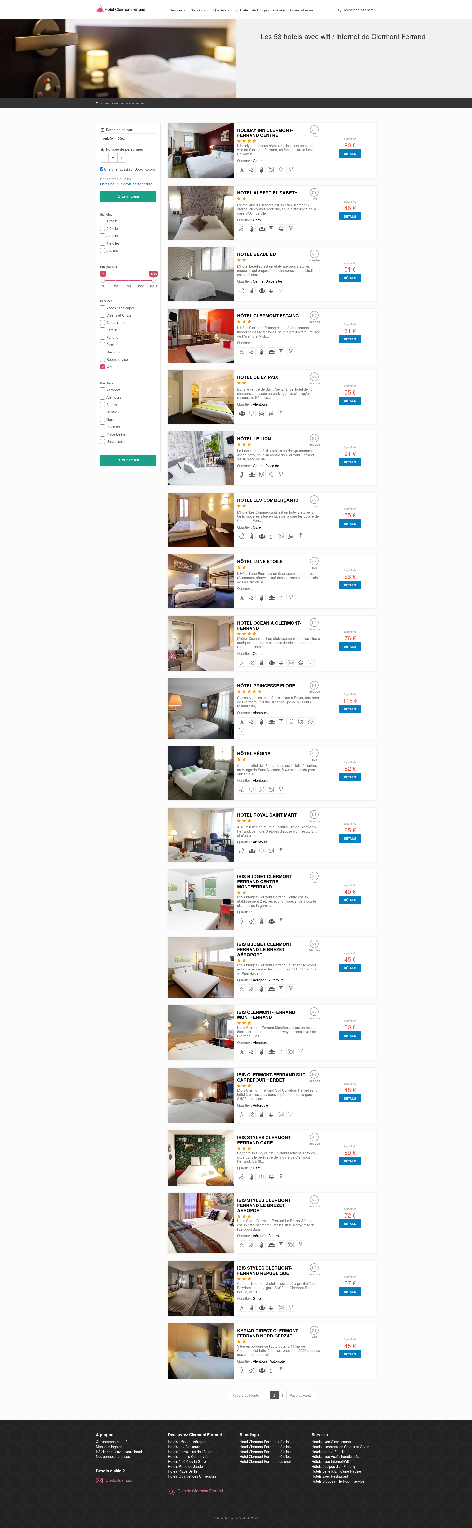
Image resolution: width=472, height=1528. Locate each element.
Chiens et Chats (118, 315)
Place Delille (115, 434)
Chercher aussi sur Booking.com (129, 169)
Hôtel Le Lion (254, 438)
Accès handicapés (120, 307)
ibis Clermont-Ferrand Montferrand (266, 1014)
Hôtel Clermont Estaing (268, 315)
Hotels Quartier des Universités (192, 1476)
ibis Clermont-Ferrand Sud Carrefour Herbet (271, 1077)
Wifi (109, 366)
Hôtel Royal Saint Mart (267, 815)
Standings (198, 10)
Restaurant (115, 352)
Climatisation (116, 322)
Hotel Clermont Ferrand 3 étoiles (265, 1451)
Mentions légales (109, 1446)
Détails (350, 153)
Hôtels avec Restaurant (330, 1476)
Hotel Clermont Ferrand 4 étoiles (265, 1456)
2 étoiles (112, 228)
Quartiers (219, 10)
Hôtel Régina (254, 753)
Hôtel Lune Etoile (260, 561)
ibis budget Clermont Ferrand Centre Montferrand (264, 881)
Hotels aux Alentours (184, 1446)
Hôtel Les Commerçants (267, 500)
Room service (117, 359)
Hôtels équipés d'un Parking (333, 1466)
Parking (112, 337)
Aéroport (113, 389)
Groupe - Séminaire (270, 10)
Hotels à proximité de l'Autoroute (193, 1451)
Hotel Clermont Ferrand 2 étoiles (265, 1446)
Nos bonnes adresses (113, 1456)
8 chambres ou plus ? (117, 178)
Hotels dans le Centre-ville (188, 1456)
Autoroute (114, 404)
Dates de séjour (118, 129)
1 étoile (112, 221)
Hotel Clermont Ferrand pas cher (265, 1461)
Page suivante (301, 1395)
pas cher (113, 250)
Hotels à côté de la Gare (187, 1461)
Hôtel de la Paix (257, 377)
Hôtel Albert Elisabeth (267, 193)
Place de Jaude (118, 426)
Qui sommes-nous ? (111, 1441)
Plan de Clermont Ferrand (200, 1490)
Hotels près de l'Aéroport (187, 1441)
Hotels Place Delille (183, 1471)
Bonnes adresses (301, 10)
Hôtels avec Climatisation (331, 1441)
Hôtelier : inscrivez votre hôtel (119, 1451)
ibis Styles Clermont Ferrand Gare (264, 1140)
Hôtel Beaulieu (256, 254)
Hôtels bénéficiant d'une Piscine (336, 1471)
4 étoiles (112, 243)
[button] (355, 9)
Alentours (113, 397)
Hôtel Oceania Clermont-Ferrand (269, 625)
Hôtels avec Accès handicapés (335, 1456)
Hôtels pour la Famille (329, 1451)
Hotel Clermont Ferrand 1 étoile (264, 1441)
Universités (115, 441)
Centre (111, 412)
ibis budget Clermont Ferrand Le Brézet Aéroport (264, 949)
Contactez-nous (119, 1480)
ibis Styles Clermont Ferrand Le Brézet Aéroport (264, 1205)
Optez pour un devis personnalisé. (126, 183)
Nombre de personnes (124, 149)
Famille (112, 329)
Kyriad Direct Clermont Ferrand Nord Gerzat (267, 1333)
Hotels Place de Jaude (185, 1466)
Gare (110, 419)
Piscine (112, 344)
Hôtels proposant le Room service (338, 1481)
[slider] (103, 280)
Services (176, 10)
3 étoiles (112, 235)
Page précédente (245, 1395)
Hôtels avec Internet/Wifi (331, 1461)
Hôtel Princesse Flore (266, 685)
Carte (243, 10)
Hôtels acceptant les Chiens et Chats (340, 1446)
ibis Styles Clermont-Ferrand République (264, 1270)
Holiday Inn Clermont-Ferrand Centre (265, 132)
